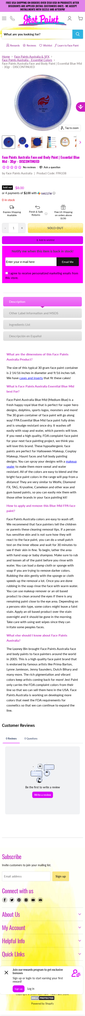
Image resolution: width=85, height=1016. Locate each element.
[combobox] (37, 34)
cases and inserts (31, 378)
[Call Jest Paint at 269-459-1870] (12, 18)
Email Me (68, 262)
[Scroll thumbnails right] (79, 142)
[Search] (77, 34)
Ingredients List (19, 324)
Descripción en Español (25, 336)
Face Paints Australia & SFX (31, 56)
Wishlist (47, 45)
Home (6, 56)
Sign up (61, 876)
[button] (42, 193)
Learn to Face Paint (68, 45)
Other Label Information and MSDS (33, 313)
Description (17, 301)
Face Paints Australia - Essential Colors (27, 60)
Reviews (31, 45)
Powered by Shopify (42, 1003)
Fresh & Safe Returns (38, 213)
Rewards (15, 45)
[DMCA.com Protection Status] (43, 999)
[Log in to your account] (69, 18)
